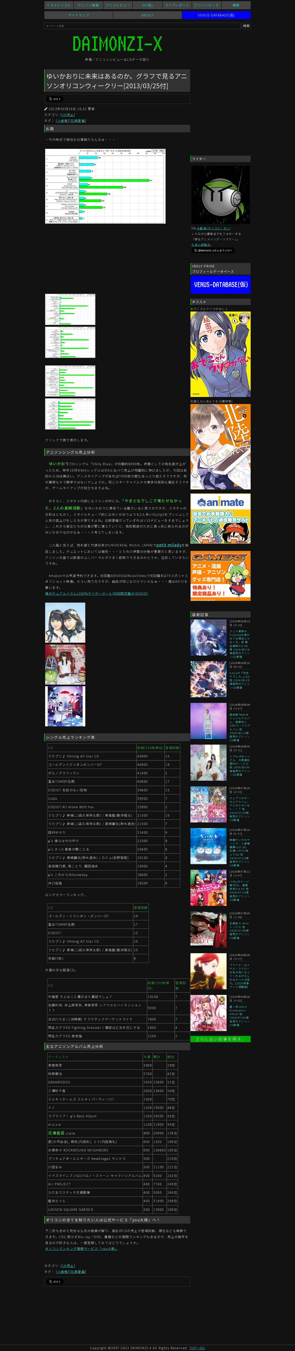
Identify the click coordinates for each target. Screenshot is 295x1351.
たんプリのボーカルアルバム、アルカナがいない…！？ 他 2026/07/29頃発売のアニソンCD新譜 (240, 809)
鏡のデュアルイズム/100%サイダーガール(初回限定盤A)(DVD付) (96, 593)
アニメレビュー (118, 5)
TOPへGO (197, 1347)
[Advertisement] (117, 259)
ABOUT (147, 15)
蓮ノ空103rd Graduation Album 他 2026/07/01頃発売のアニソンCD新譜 (240, 1016)
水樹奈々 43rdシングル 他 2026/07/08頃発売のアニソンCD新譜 (240, 930)
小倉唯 (62, 120)
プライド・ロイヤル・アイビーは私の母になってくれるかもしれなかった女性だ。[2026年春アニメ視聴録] (240, 976)
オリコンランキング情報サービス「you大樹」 (81, 1248)
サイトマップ (78, 15)
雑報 (236, 5)
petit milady (169, 545)
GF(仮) (147, 5)
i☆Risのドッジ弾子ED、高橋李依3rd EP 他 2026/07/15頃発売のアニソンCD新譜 (240, 891)
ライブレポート (177, 5)
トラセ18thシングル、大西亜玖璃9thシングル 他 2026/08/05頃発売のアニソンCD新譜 (240, 765)
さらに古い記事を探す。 (220, 1039)
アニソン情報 (88, 5)
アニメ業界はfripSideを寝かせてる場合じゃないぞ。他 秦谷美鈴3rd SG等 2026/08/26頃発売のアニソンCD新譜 (240, 644)
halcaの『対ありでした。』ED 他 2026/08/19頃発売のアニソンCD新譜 (240, 680)
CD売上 (68, 114)
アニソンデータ (206, 5)
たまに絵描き (200, 245)
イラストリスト (59, 5)
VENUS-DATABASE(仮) (216, 15)
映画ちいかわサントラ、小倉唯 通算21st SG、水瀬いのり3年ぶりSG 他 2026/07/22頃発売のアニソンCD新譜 (240, 852)
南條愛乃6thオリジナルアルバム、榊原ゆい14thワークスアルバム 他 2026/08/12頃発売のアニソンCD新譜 (240, 727)
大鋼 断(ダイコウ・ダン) (214, 228)
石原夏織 (78, 120)
